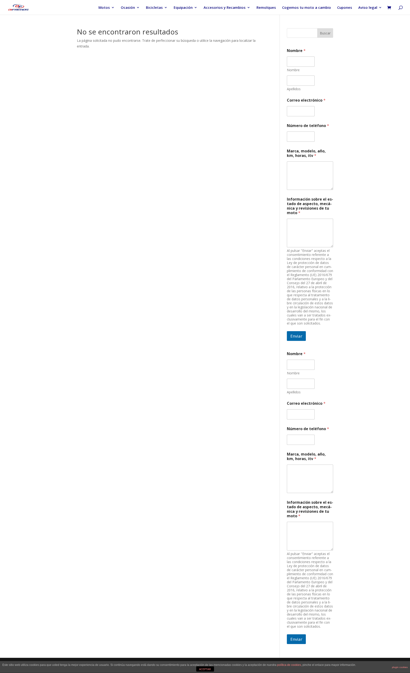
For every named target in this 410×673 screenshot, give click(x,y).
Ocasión (128, 8)
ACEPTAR (205, 669)
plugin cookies (400, 667)
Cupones (344, 8)
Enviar (296, 336)
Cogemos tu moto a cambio (306, 8)
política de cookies (289, 665)
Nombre (293, 70)
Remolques (266, 8)
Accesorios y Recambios (225, 8)
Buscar (325, 33)
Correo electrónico (306, 100)
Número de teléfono (308, 125)
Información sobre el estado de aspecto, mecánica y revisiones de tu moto (310, 206)
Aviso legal (367, 8)
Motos (104, 8)
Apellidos (294, 89)
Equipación (183, 8)
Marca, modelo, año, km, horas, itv (306, 153)
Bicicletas (154, 8)
